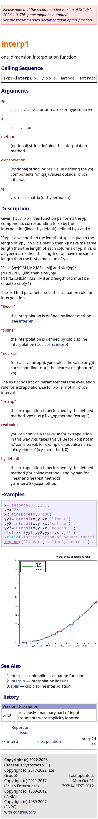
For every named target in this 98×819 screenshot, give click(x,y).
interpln (26, 321)
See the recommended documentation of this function (47, 20)
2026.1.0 (10, 14)
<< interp (10, 741)
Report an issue (20, 730)
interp (61, 344)
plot (9, 532)
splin (48, 344)
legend (11, 542)
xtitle (11, 537)
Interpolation (49, 741)
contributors (24, 812)
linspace (18, 505)
